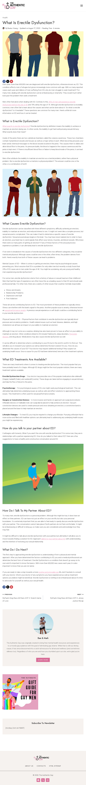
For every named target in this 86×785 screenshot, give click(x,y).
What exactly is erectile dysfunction (16, 126)
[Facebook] (4, 81)
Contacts (41, 766)
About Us (29, 766)
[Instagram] (47, 780)
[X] (7, 81)
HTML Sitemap (55, 766)
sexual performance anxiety (15, 310)
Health (5, 17)
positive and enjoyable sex (49, 572)
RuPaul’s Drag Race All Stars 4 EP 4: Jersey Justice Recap (66, 598)
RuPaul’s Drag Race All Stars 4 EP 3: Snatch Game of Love (22, 598)
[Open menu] (81, 6)
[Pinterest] (11, 81)
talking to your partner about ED (53, 539)
